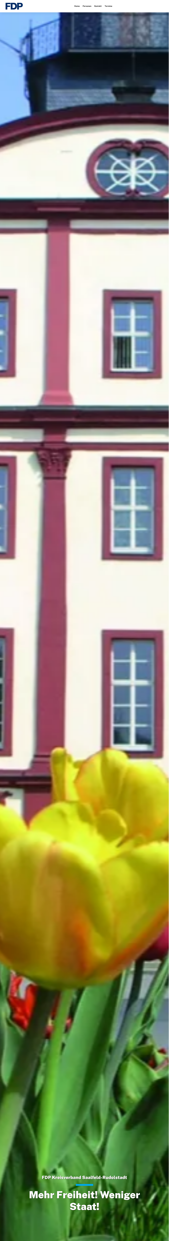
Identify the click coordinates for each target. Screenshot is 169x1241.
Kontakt (98, 6)
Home (77, 6)
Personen (87, 6)
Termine (108, 6)
